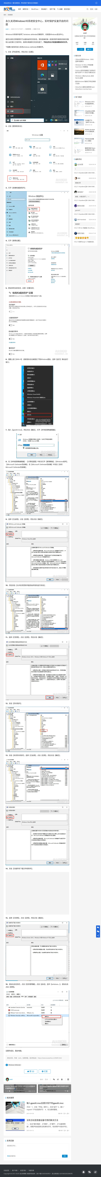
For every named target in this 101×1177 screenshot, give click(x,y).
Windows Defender (14, 1067)
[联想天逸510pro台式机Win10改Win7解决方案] (79, 150)
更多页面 (67, 9)
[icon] (84, 1175)
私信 (90, 49)
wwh (7, 29)
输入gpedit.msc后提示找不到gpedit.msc (45, 1106)
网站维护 (44, 9)
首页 (19, 9)
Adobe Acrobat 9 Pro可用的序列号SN (90, 131)
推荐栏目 (25, 9)
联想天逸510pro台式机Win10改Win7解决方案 (90, 150)
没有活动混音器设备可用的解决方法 (42, 1123)
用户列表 (14, 1173)
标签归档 (23, 1173)
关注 (81, 49)
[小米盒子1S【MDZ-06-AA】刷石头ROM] (79, 122)
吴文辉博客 (23, 1176)
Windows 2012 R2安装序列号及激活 (90, 103)
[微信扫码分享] (54, 1082)
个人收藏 (59, 9)
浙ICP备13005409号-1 (43, 1176)
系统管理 (28, 29)
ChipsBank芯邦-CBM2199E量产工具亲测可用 (90, 113)
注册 (96, 9)
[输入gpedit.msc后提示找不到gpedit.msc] (15, 1110)
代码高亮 (6, 1173)
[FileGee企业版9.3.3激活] (79, 141)
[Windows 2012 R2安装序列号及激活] (79, 104)
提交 (65, 1158)
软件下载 (52, 9)
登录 (91, 9)
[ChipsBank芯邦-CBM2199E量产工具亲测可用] (79, 113)
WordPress (34, 9)
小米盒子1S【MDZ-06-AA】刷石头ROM (90, 122)
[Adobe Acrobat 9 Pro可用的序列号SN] (79, 132)
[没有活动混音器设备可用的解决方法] (15, 1127)
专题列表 (31, 1173)
